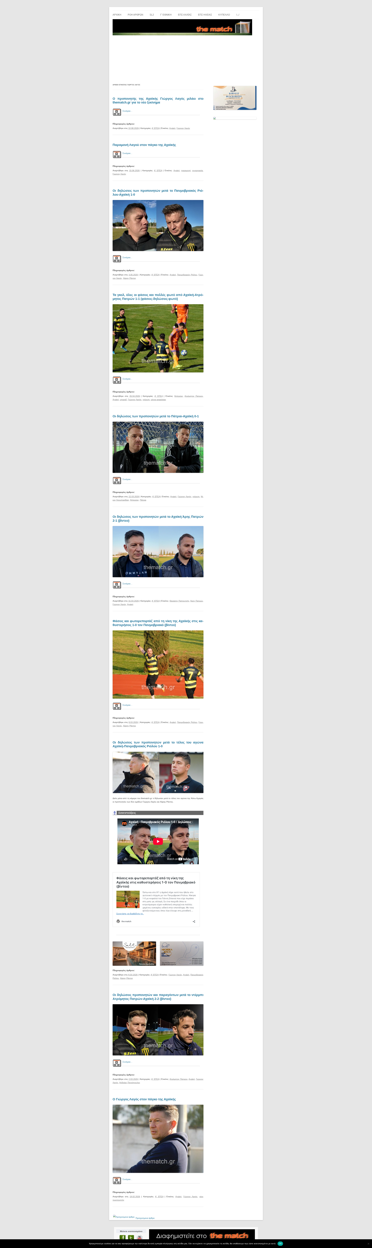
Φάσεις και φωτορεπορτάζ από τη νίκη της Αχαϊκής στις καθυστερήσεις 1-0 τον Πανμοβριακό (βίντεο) (158, 623)
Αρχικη (117, 15)
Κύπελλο (224, 15)
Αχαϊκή (172, 128)
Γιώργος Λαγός (183, 128)
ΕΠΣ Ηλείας (205, 15)
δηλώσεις (178, 396)
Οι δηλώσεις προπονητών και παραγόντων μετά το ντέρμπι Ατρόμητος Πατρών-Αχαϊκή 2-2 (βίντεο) (158, 996)
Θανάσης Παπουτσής (179, 601)
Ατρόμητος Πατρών (194, 396)
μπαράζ (123, 399)
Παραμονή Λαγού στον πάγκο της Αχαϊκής (144, 145)
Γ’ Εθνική (166, 15)
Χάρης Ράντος (129, 278)
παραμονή (186, 170)
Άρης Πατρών (196, 601)
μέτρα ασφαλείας (158, 399)
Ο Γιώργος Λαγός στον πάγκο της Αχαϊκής (144, 1099)
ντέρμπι (146, 399)
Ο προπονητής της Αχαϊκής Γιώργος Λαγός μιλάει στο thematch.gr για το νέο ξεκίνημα (158, 100)
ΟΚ (280, 1243)
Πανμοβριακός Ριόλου (187, 275)
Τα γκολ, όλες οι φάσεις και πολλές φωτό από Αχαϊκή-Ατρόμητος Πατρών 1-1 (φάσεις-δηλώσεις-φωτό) (158, 296)
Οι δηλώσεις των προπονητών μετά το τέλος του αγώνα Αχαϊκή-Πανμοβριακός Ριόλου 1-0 (158, 744)
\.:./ (237, 15)
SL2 (152, 15)
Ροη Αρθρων (135, 15)
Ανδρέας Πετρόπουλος (129, 1082)
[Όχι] (368, 1243)
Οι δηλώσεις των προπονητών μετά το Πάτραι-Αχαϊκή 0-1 (156, 416)
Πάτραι (143, 500)
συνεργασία (197, 170)
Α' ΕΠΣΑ (155, 128)
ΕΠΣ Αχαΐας (185, 15)
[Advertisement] (186, 58)
